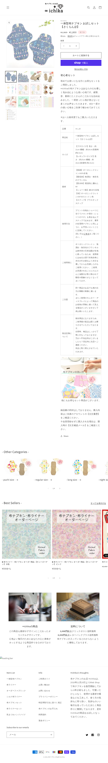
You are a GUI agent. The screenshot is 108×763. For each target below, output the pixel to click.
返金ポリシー (44, 720)
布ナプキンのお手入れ (48, 708)
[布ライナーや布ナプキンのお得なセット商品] (81, 386)
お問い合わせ (44, 690)
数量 (62, 41)
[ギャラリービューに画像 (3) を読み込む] (35, 76)
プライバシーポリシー (48, 696)
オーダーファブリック (16, 690)
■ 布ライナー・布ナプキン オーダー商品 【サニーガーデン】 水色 (25, 563)
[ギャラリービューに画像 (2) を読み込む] (23, 76)
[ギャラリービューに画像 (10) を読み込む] (23, 101)
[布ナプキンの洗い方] (81, 366)
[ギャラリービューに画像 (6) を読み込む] (23, 89)
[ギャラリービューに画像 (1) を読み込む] (10, 76)
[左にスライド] (48, 488)
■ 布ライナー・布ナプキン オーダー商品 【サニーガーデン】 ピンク (75, 563)
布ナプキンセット (14, 702)
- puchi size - (8, 479)
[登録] (51, 735)
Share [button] (66, 436)
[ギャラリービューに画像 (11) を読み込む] (35, 101)
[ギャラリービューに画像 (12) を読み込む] (48, 101)
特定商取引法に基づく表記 (50, 702)
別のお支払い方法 (81, 69)
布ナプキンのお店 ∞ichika (56, 757)
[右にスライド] (60, 488)
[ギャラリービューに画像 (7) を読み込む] (35, 89)
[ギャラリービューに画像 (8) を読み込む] (48, 89)
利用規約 (42, 714)
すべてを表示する (98, 503)
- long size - (72, 479)
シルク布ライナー (14, 696)
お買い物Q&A (44, 685)
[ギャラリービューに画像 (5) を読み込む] (10, 89)
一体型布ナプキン (14, 679)
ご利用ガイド (44, 679)
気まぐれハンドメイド (16, 714)
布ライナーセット (14, 708)
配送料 (70, 36)
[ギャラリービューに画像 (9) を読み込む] (10, 101)
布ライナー (11, 685)
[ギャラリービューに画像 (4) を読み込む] (48, 76)
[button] (8, 7)
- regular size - (41, 479)
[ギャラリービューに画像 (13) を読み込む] (10, 114)
